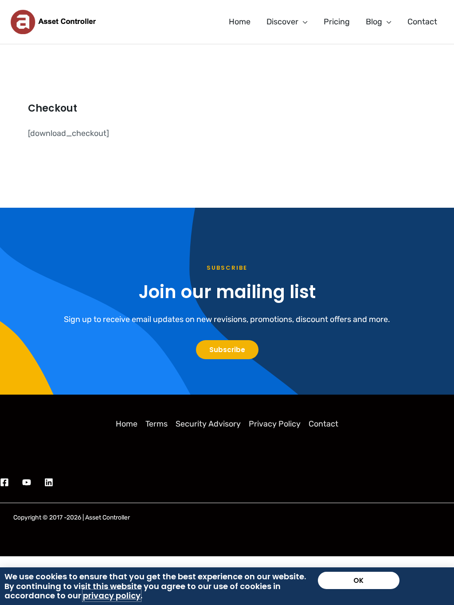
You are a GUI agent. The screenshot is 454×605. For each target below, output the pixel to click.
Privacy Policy (275, 424)
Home (126, 424)
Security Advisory (208, 424)
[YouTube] (26, 482)
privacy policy (112, 595)
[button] (303, 21)
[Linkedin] (48, 482)
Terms (156, 424)
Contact (323, 424)
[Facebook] (4, 482)
